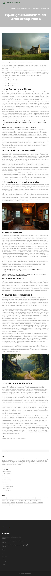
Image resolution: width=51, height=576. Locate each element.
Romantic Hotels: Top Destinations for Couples (11, 537)
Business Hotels (6, 488)
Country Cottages (6, 478)
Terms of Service (5, 561)
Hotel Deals (5, 482)
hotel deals (12, 500)
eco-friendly (19, 504)
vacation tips (39, 498)
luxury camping (28, 500)
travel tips (4, 498)
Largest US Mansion (15, 8)
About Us (3, 553)
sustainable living (5, 502)
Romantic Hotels (6, 484)
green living (34, 502)
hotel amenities (5, 500)
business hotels (19, 502)
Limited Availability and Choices (9, 77)
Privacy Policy (4, 556)
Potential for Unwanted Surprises (9, 85)
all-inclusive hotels (31, 498)
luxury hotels (40, 502)
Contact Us (4, 559)
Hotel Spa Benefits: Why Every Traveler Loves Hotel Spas (13, 541)
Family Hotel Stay (45, 8)
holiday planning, (16, 438)
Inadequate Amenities (7, 81)
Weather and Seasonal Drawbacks (10, 83)
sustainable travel (19, 500)
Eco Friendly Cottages (7, 473)
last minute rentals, (8, 438)
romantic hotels (5, 504)
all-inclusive (45, 498)
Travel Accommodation (8, 486)
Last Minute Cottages (6, 62)
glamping (13, 502)
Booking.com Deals (25, 8)
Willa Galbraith (22, 62)
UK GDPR (3, 564)
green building (27, 502)
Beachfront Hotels (6, 490)
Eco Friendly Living (7, 480)
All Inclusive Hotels (7, 471)
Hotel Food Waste (36, 8)
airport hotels (12, 504)
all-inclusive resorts (22, 498)
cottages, (3, 438)
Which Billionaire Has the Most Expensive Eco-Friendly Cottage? (15, 545)
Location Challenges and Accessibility (10, 79)
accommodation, (22, 438)
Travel (4, 475)
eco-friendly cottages (12, 498)
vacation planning (36, 500)
